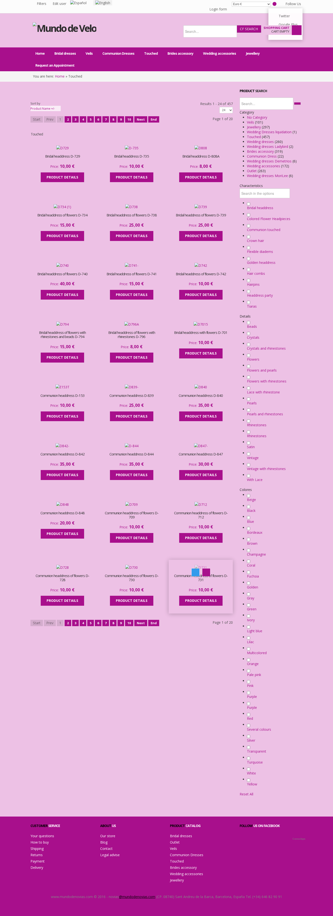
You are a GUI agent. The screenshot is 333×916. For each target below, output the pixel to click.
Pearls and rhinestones (265, 414)
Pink (250, 685)
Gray (250, 598)
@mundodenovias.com (137, 896)
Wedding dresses (261, 141)
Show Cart (297, 30)
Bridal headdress (260, 207)
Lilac (250, 642)
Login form (218, 9)
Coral (251, 565)
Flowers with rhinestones (266, 381)
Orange (253, 663)
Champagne (256, 554)
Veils (251, 122)
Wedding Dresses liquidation (270, 132)
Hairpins (253, 284)
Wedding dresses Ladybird (268, 146)
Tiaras (252, 306)
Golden (252, 587)
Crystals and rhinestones (266, 348)
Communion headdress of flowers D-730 (131, 578)
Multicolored (257, 652)
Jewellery (254, 127)
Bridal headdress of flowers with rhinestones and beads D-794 (62, 334)
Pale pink (254, 674)
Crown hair (255, 240)
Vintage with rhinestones (266, 468)
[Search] (297, 103)
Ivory (251, 620)
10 (129, 119)
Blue (250, 521)
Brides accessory (261, 151)
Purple (252, 696)
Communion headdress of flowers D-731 (201, 578)
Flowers (253, 359)
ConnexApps (299, 839)
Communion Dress (262, 156)
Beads (252, 326)
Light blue (254, 631)
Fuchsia (253, 576)
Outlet (252, 171)
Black (251, 510)
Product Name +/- (42, 109)
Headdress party (260, 295)
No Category (257, 117)
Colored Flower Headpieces (268, 218)
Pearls (252, 403)
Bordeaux (254, 532)
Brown (252, 543)
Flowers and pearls (262, 370)
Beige (251, 499)
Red (250, 718)
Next (141, 119)
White (251, 773)
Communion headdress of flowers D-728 (62, 578)
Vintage (253, 457)
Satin (251, 447)
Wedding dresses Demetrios (270, 161)
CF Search (249, 29)
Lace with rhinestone (263, 392)
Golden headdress (261, 262)
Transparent (256, 751)
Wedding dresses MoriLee (268, 175)
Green (251, 609)
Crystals (253, 337)
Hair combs (256, 273)
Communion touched (263, 229)
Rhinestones (256, 425)
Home (60, 76)
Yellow (252, 784)
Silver (251, 740)
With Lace (255, 479)
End (154, 119)
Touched (254, 136)
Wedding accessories (264, 166)
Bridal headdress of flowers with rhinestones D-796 (131, 334)
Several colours (259, 729)
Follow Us (293, 3)
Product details (77, 153)
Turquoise (255, 762)
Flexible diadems (260, 251)
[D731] (4, 4)
